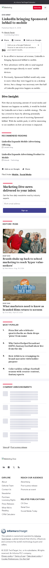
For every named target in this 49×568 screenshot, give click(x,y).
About (4, 482)
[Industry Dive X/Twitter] (13, 467)
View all (6, 447)
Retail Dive (25, 507)
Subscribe (37, 7)
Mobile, (15, 174)
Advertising (25, 482)
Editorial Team (8, 485)
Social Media (25, 174)
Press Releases (8, 504)
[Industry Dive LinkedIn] (3, 467)
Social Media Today (29, 511)
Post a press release (19, 447)
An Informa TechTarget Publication (24, 2)
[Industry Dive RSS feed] (18, 467)
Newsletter (6, 493)
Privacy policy (7, 556)
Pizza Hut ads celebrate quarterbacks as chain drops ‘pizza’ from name (24, 333)
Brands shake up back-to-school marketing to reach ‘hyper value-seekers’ (23, 262)
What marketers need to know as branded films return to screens (23, 307)
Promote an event (28, 489)
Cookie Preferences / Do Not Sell (15, 559)
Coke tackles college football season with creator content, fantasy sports (24, 371)
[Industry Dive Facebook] (8, 467)
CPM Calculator (8, 514)
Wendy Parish (9, 32)
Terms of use (20, 556)
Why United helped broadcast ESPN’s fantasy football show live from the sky (26, 346)
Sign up (24, 210)
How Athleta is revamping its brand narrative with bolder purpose (24, 359)
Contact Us (6, 489)
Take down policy (34, 556)
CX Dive (24, 503)
